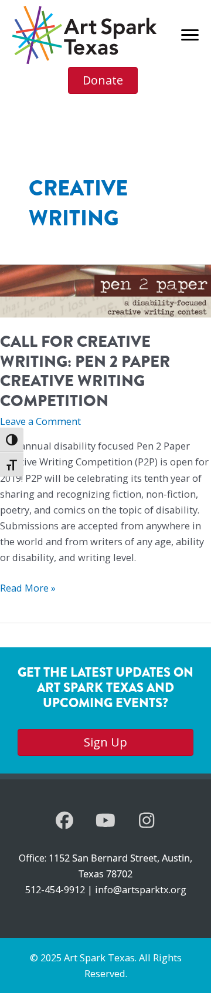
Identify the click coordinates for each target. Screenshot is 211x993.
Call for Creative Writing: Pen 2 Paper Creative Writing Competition (85, 371)
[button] (64, 820)
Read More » (28, 588)
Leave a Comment (40, 421)
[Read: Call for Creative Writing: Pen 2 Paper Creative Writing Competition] (105, 290)
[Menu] (189, 35)
